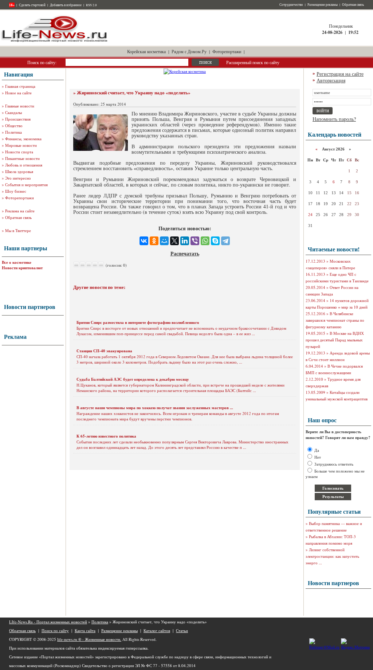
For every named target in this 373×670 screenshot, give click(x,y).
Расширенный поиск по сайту (252, 62)
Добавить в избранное (66, 5)
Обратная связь (353, 5)
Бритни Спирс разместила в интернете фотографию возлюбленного (137, 322)
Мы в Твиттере (18, 230)
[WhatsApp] (205, 240)
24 (310, 214)
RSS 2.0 (91, 5)
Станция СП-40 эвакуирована (104, 351)
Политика (13, 132)
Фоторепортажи (226, 51)
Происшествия (18, 119)
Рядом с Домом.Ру (189, 51)
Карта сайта (85, 630)
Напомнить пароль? (334, 118)
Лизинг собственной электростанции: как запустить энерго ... (332, 556)
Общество (14, 125)
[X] (174, 240)
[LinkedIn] (184, 240)
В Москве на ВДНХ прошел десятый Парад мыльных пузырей (335, 339)
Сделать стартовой (32, 5)
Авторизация (331, 80)
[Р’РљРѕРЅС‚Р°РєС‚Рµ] (144, 240)
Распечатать (184, 253)
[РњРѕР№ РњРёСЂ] (164, 240)
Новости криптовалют (22, 268)
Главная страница (20, 86)
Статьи (182, 630)
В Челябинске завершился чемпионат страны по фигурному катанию (335, 320)
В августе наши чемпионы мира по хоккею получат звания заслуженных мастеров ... (154, 408)
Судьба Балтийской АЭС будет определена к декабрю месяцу (132, 379)
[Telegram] (225, 240)
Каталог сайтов (157, 630)
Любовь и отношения (23, 165)
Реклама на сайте (20, 210)
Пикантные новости (22, 158)
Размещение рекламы (322, 5)
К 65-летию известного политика (106, 436)
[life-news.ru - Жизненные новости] (54, 41)
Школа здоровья (19, 171)
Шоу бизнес (15, 191)
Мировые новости (21, 145)
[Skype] (215, 240)
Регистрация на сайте (340, 73)
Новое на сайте (18, 92)
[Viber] (195, 240)
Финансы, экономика (23, 138)
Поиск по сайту (55, 630)
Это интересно (18, 178)
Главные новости (19, 106)
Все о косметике (16, 262)
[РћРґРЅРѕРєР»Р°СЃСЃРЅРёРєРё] (154, 240)
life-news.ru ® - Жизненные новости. (89, 639)
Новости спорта (19, 151)
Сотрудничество (291, 5)
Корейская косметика (146, 51)
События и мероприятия (26, 184)
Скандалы (13, 112)
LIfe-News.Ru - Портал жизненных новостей (48, 621)
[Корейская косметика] (185, 71)
